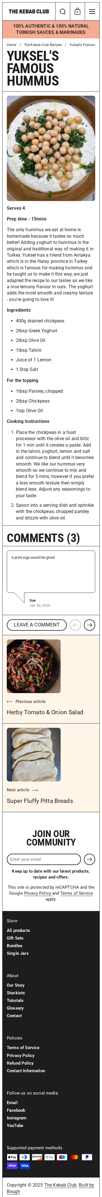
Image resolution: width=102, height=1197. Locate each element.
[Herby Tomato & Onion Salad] (34, 666)
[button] (62, 11)
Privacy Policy (38, 893)
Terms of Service (76, 893)
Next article (18, 789)
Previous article (31, 701)
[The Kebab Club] (29, 11)
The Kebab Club (60, 1185)
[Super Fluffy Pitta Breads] (34, 754)
